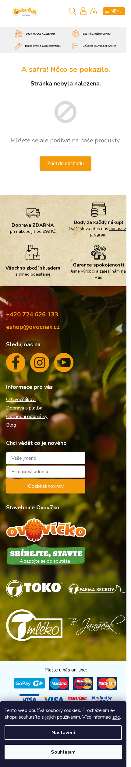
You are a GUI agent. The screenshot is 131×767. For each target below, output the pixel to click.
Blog (11, 425)
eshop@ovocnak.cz (33, 327)
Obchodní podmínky (27, 416)
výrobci (88, 271)
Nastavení (63, 732)
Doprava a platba (24, 408)
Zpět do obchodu (65, 163)
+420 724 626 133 (32, 314)
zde (116, 717)
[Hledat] (72, 12)
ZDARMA (43, 225)
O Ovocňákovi (21, 399)
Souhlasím (63, 752)
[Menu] (114, 11)
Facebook (15, 365)
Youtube (63, 365)
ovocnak (39, 365)
